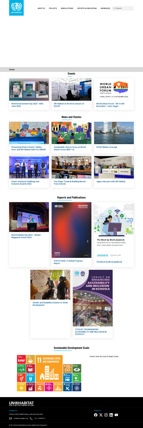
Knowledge (105, 8)
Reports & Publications (87, 8)
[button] (10, 40)
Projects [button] (53, 8)
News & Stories (67, 8)
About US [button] (41, 8)
